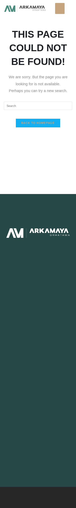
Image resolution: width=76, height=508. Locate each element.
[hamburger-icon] (60, 8)
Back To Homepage (38, 123)
